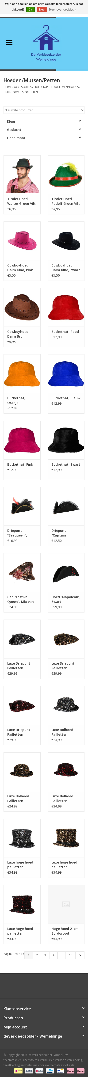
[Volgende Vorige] (80, 955)
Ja (30, 9)
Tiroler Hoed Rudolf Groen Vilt (65, 201)
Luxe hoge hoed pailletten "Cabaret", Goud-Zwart (65, 864)
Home (8, 87)
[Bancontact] (60, 1071)
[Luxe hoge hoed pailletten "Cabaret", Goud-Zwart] (66, 838)
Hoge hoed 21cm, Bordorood (65, 931)
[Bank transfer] (28, 1071)
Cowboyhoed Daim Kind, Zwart (65, 267)
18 (70, 955)
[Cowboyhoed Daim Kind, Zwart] (66, 240)
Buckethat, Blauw (65, 398)
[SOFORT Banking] (70, 1071)
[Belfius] (39, 1071)
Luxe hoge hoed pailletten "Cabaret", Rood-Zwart (21, 931)
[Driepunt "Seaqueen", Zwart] (22, 506)
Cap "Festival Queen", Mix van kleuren (20, 599)
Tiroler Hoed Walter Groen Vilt (21, 201)
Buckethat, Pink (20, 464)
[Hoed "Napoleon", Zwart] (66, 572)
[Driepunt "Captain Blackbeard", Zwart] (66, 506)
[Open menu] (9, 42)
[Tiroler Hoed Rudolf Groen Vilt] (66, 174)
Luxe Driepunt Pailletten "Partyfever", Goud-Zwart (62, 665)
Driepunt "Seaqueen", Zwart (17, 533)
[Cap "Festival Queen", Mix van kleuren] (22, 572)
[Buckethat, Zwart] (66, 440)
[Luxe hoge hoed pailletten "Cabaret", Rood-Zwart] (22, 904)
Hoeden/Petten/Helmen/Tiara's (56, 87)
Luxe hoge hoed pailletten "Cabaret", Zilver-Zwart (21, 864)
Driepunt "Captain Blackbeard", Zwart (61, 533)
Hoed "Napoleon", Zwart (65, 599)
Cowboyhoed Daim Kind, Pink (20, 267)
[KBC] (49, 1071)
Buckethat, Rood (65, 331)
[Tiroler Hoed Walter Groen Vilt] (22, 174)
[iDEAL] (18, 1071)
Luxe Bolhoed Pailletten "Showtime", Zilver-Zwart (62, 732)
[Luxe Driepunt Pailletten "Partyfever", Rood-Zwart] (22, 705)
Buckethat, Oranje (16, 400)
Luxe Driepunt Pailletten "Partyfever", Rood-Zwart (18, 732)
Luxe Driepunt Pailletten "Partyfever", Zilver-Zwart (18, 665)
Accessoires (22, 87)
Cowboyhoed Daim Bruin (17, 334)
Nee (42, 9)
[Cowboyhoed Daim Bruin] (22, 307)
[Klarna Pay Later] (79, 1071)
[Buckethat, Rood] (66, 307)
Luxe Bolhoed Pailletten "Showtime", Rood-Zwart (62, 798)
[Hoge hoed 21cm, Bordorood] (66, 904)
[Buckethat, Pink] (22, 440)
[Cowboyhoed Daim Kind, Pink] (22, 240)
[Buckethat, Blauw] (66, 373)
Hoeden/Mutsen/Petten (21, 92)
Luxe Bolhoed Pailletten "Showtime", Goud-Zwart (18, 798)
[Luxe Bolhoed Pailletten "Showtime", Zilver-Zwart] (66, 705)
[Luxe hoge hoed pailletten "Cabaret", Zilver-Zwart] (22, 838)
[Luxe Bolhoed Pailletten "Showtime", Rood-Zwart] (66, 771)
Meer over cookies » (62, 9)
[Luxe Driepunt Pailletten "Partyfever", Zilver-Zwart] (22, 639)
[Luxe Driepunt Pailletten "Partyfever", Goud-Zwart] (66, 639)
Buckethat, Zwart (65, 464)
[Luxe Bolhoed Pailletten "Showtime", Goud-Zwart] (22, 771)
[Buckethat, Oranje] (22, 373)
